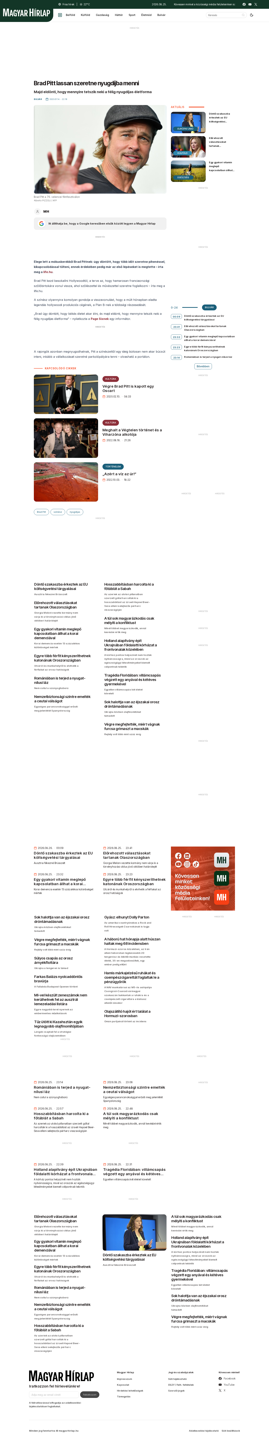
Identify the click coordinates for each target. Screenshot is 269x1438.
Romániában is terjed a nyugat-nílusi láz (208, 356)
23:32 (176, 337)
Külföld (85, 14)
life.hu (48, 272)
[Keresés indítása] (243, 15)
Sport (132, 14)
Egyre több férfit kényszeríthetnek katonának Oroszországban (204, 348)
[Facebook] (244, 4)
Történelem (113, 466)
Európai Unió (185, 128)
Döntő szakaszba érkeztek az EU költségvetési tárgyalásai (219, 119)
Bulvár (161, 14)
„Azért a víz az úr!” (119, 474)
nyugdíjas (75, 512)
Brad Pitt (41, 512)
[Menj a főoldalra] (26, 12)
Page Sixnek (100, 319)
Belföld (70, 14)
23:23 (176, 347)
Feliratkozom (89, 1394)
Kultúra (110, 379)
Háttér (119, 14)
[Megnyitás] (60, 15)
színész (58, 512)
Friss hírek (68, 4)
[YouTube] (250, 4)
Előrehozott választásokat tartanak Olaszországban (219, 144)
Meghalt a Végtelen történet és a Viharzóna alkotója (132, 432)
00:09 (176, 316)
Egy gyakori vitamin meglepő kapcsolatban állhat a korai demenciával (222, 168)
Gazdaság (102, 14)
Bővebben (203, 366)
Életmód (146, 14)
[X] (255, 4)
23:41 (176, 326)
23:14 (176, 357)
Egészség (183, 177)
